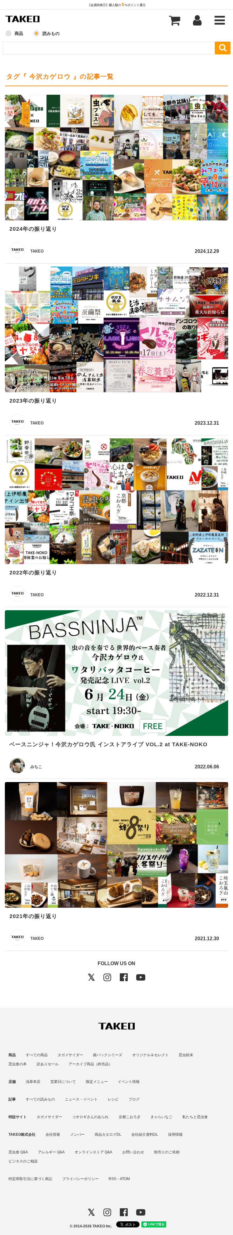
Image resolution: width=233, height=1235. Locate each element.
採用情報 (175, 1134)
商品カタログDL (108, 1134)
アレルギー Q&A (51, 1152)
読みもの (50, 33)
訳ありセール (48, 1064)
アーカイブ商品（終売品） (90, 1064)
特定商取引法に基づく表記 (30, 1179)
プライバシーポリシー (80, 1179)
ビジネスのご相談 (23, 1161)
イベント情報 (129, 1082)
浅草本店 (33, 1082)
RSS (112, 1179)
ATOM (125, 1179)
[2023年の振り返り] (116, 330)
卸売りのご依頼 (167, 1152)
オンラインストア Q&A (93, 1152)
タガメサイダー (70, 1055)
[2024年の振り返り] (116, 159)
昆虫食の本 (17, 1064)
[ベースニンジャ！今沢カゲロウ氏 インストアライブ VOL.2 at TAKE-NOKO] (116, 674)
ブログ (134, 1099)
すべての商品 (37, 1055)
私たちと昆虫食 (195, 1117)
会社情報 (53, 1134)
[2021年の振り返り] (116, 846)
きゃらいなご (161, 1117)
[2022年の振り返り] (116, 502)
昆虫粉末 (186, 1055)
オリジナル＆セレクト (150, 1055)
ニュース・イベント (81, 1099)
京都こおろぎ (129, 1117)
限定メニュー (97, 1082)
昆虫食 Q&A (18, 1152)
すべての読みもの (40, 1099)
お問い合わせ (133, 1152)
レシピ (113, 1099)
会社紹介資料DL (144, 1134)
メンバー (77, 1134)
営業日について (63, 1082)
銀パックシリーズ (107, 1055)
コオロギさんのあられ (90, 1117)
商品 (19, 33)
